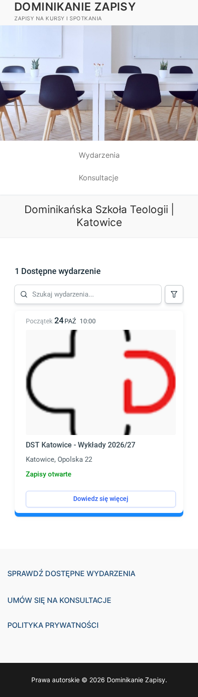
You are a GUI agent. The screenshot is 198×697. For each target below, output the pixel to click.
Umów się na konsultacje (59, 600)
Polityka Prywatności (53, 625)
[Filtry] (174, 294)
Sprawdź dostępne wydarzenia (71, 573)
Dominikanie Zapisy (75, 6)
